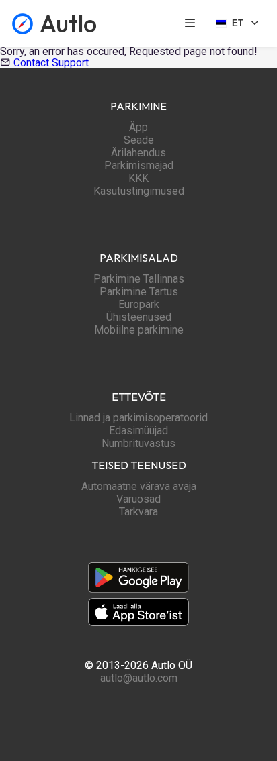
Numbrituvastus (138, 443)
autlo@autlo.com (138, 678)
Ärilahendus (138, 152)
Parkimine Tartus (139, 291)
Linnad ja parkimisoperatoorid (138, 417)
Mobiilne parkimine (139, 329)
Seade (139, 140)
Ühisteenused (138, 317)
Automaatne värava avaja (138, 486)
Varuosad (138, 499)
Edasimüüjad (138, 430)
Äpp (138, 127)
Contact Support (51, 62)
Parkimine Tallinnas (138, 278)
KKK (138, 178)
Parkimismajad (138, 165)
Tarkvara (138, 511)
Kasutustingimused (138, 191)
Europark (138, 304)
